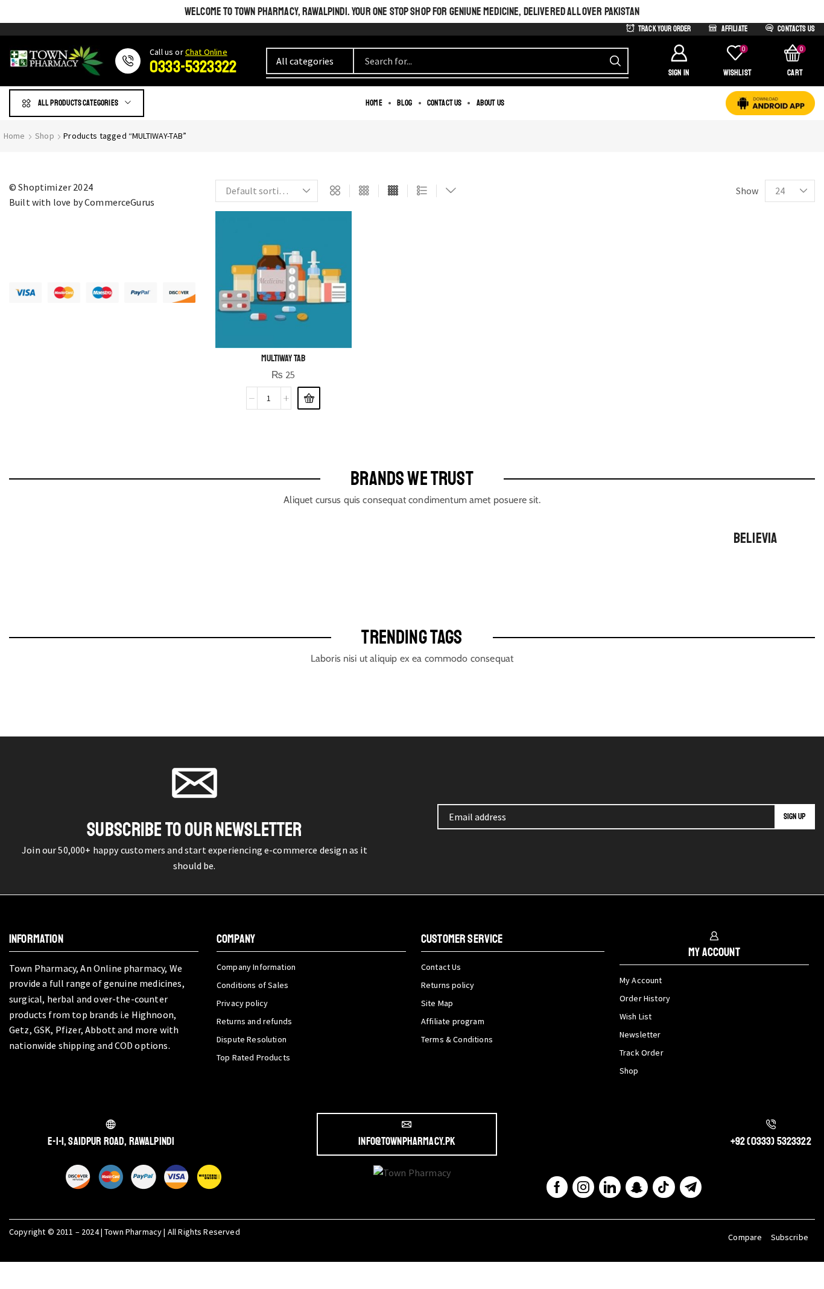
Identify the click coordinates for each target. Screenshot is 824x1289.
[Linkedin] (610, 1187)
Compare (745, 1237)
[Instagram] (583, 1187)
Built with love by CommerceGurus (81, 202)
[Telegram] (691, 1187)
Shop (44, 135)
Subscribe (789, 1237)
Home (14, 135)
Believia (755, 538)
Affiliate (734, 29)
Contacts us (796, 29)
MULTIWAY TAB (283, 358)
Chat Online (206, 51)
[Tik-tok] (663, 1187)
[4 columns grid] (393, 191)
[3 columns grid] (364, 191)
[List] (422, 191)
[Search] (615, 61)
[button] (678, 61)
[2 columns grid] (335, 191)
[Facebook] (557, 1187)
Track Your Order (664, 29)
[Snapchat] (637, 1187)
